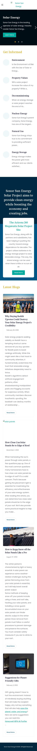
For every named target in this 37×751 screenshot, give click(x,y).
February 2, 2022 (12, 685)
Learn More (9, 35)
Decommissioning (20, 96)
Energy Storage (19, 152)
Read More (18, 272)
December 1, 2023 (13, 450)
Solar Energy (11, 17)
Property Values (20, 78)
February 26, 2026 (13, 330)
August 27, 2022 (12, 557)
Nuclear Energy (19, 114)
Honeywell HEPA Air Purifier (16, 721)
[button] (15, 41)
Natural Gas (17, 131)
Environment (18, 60)
